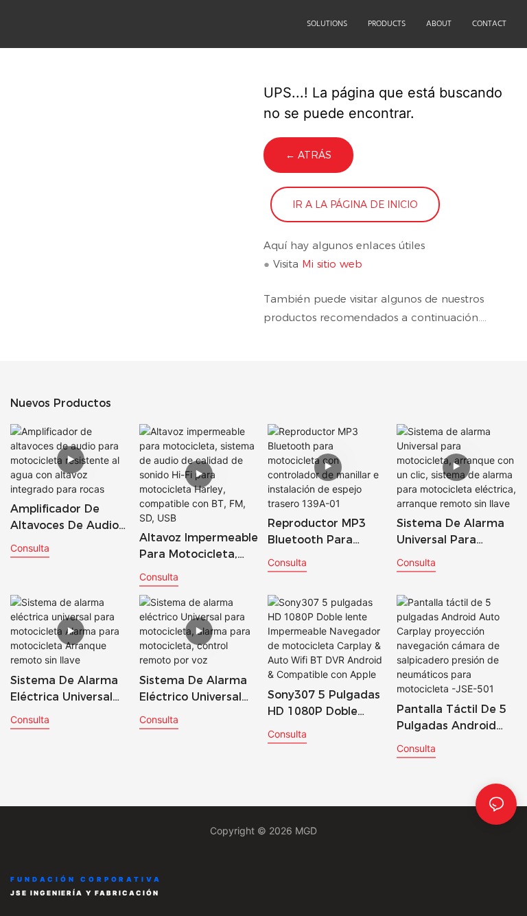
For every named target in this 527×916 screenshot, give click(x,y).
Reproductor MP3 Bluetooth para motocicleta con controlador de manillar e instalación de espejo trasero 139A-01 (326, 532)
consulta (29, 548)
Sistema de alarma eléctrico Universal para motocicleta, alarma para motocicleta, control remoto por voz (196, 689)
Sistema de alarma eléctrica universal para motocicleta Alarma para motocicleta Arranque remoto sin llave (64, 689)
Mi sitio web (332, 263)
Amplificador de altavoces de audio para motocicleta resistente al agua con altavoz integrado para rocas (64, 518)
